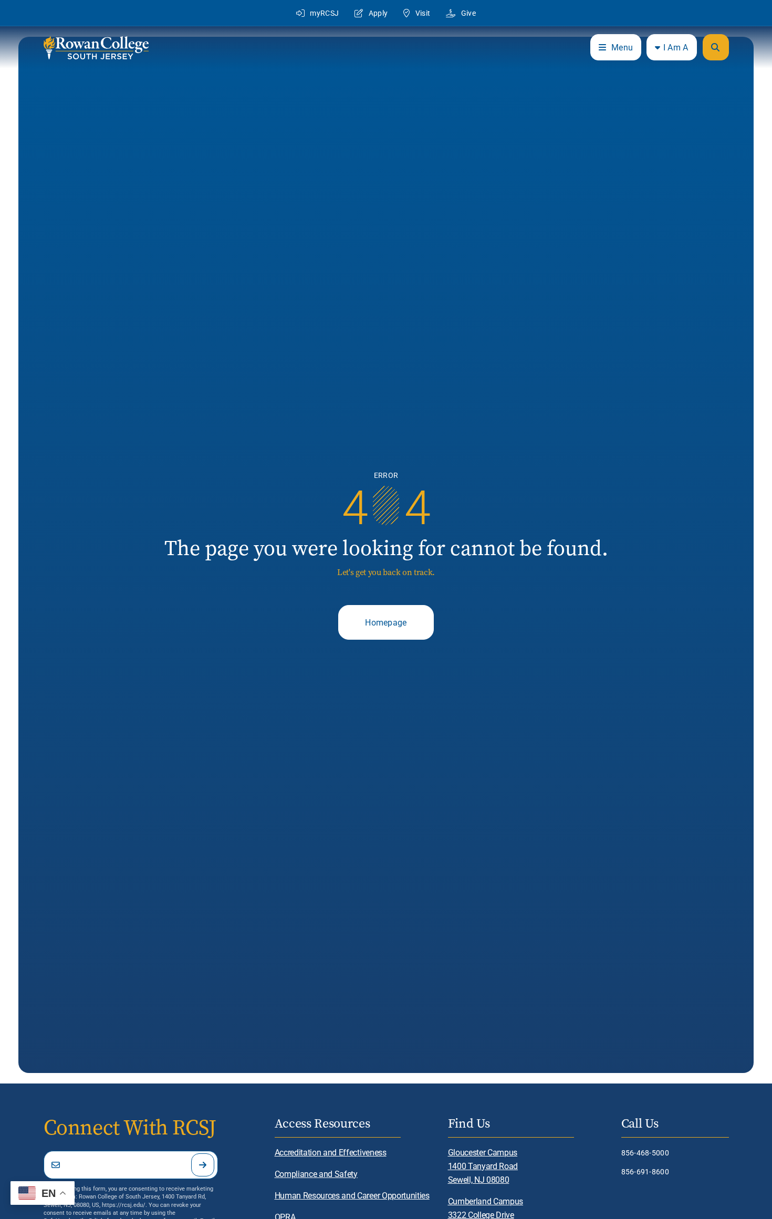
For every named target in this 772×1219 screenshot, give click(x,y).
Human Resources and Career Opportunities (352, 1195)
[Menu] (716, 47)
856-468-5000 (645, 1153)
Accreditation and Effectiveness (331, 1152)
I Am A (675, 47)
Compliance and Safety (316, 1173)
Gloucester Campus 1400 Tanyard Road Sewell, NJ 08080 (483, 1166)
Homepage (386, 622)
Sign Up (202, 1164)
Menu (622, 47)
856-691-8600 (645, 1171)
